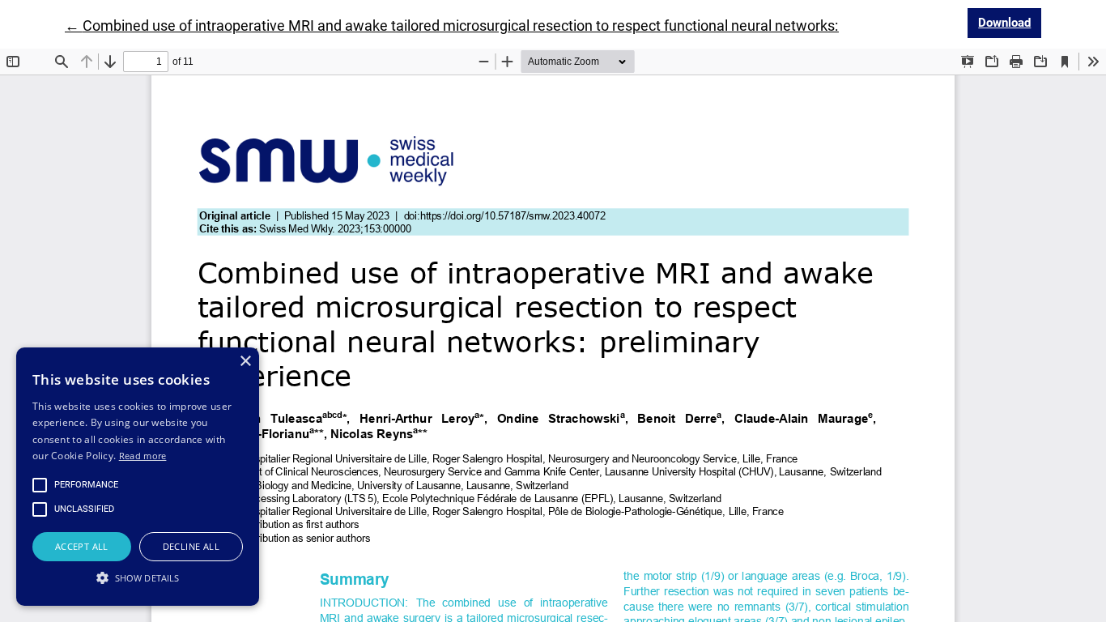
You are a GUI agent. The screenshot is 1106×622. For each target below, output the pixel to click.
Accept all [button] (81, 546)
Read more (143, 455)
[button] (137, 577)
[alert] (137, 476)
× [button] (245, 362)
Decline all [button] (191, 546)
